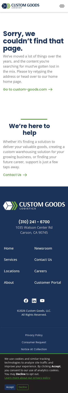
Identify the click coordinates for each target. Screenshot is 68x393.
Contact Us (12, 175)
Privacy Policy (34, 335)
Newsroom (43, 248)
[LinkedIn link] (34, 301)
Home (9, 248)
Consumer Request (34, 342)
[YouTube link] (42, 301)
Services (10, 259)
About (9, 282)
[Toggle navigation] (61, 6)
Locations (12, 271)
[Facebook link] (26, 301)
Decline (23, 387)
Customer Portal (47, 282)
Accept (10, 387)
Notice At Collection (34, 349)
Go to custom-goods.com (25, 89)
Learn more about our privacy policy (27, 377)
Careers (40, 271)
